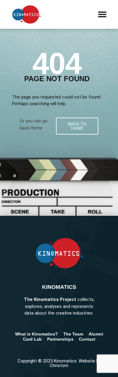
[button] (102, 14)
